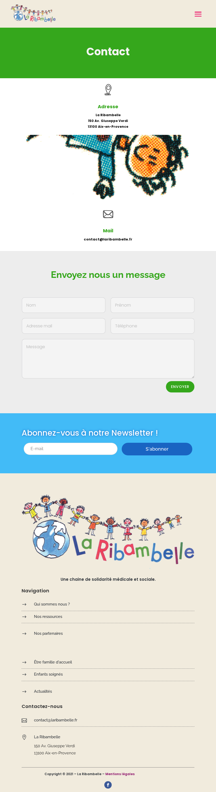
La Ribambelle (47, 737)
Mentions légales (120, 774)
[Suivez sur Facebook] (108, 785)
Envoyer (180, 386)
